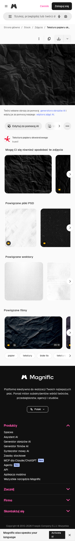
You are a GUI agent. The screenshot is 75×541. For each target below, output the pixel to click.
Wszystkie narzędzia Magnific (22, 479)
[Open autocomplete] (8, 16)
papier (11, 355)
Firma (8, 500)
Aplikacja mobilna (15, 474)
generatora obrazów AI (52, 110)
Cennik (44, 6)
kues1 (15, 141)
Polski (37, 409)
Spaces (8, 432)
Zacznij (9, 489)
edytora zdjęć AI (45, 114)
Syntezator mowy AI (16, 451)
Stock (27, 27)
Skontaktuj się (14, 511)
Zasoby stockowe (15, 455)
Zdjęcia (39, 27)
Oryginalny (26, 51)
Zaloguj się (62, 6)
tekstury (27, 355)
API (6, 469)
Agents (11, 465)
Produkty (10, 425)
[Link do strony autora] (7, 140)
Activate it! (56, 534)
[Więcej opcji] (39, 38)
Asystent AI (11, 437)
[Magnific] (37, 378)
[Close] (70, 535)
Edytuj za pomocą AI (25, 126)
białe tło (44, 355)
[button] (37, 409)
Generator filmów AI (16, 446)
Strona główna (12, 27)
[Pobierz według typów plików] (67, 38)
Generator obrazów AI (17, 441)
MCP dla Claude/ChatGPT (23, 460)
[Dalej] (59, 126)
